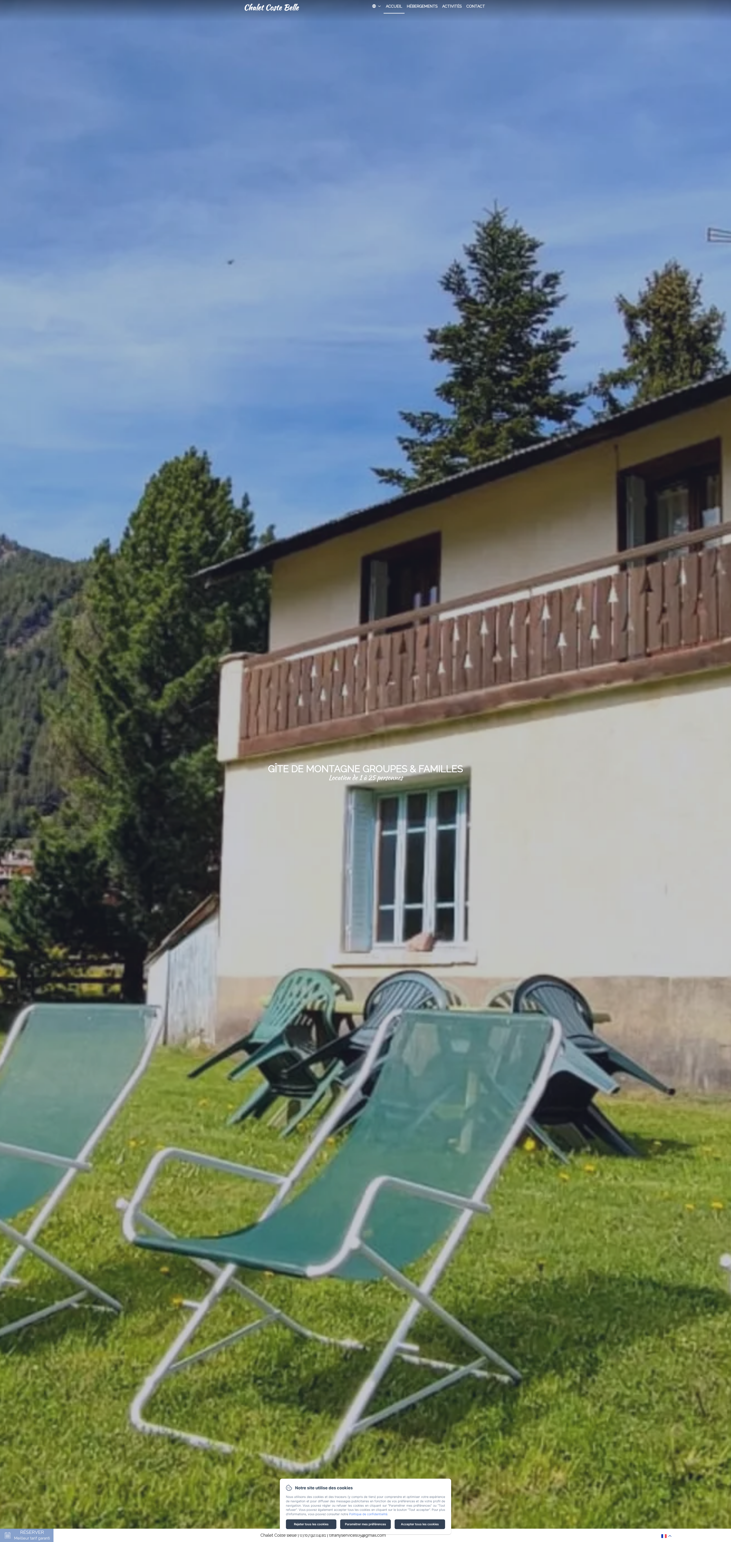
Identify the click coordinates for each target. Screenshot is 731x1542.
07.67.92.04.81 (313, 1535)
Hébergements (422, 6)
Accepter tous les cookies (420, 1524)
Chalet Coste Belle (271, 7)
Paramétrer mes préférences (365, 1524)
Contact (475, 6)
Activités (452, 6)
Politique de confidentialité (368, 1514)
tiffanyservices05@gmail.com (357, 1535)
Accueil (394, 6)
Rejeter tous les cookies (311, 1524)
